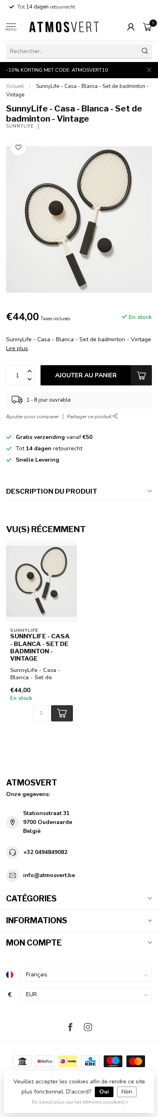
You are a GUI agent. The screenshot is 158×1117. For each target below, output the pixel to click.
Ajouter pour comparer (32, 416)
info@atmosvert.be (49, 875)
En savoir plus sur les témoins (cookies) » (80, 1101)
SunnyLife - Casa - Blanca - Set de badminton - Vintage (40, 647)
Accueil (15, 86)
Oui (104, 1092)
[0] (147, 27)
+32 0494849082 (45, 852)
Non (127, 1092)
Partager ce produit (90, 416)
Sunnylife (20, 126)
